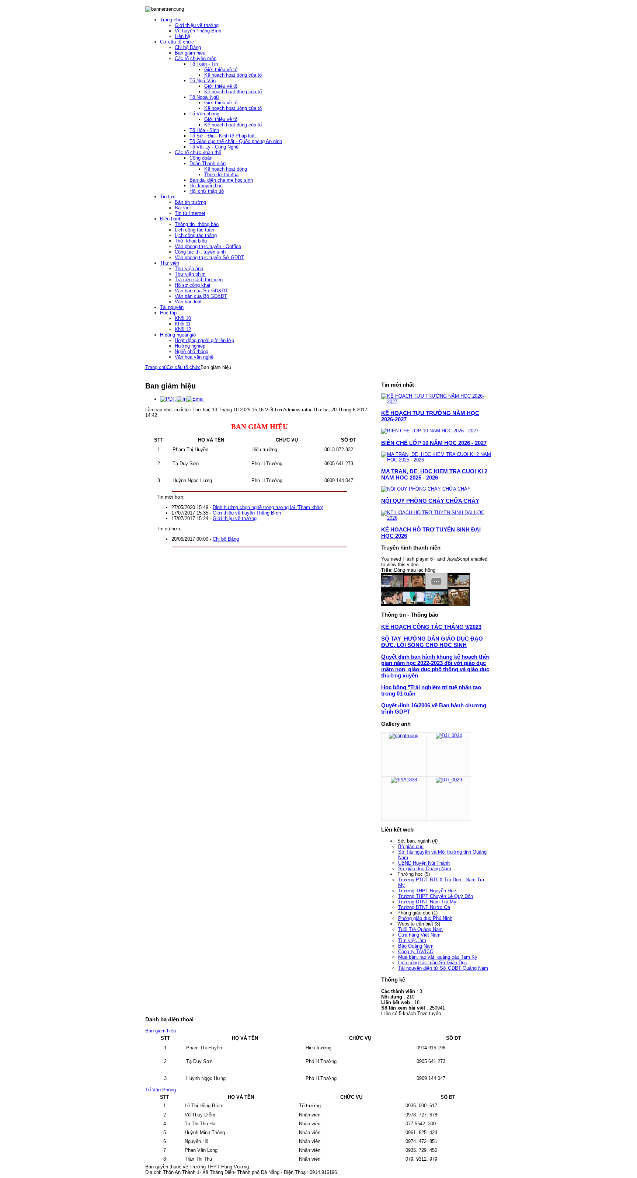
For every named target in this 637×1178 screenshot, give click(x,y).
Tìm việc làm (412, 940)
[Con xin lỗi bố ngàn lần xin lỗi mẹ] (392, 604)
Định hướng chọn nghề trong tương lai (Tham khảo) (268, 507)
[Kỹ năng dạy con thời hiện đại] (436, 604)
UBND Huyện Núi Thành (424, 863)
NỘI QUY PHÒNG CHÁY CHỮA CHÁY (430, 501)
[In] (182, 399)
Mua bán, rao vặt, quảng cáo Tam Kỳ (437, 957)
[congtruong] (403, 735)
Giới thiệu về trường (235, 518)
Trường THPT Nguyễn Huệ (427, 890)
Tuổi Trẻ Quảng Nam (420, 929)
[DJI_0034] (449, 735)
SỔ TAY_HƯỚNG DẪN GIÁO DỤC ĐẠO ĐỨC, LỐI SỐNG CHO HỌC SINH (432, 641)
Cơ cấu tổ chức (184, 367)
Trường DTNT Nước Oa (424, 907)
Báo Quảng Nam (416, 946)
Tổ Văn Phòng (160, 1089)
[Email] (196, 399)
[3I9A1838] (404, 780)
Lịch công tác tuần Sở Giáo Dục (432, 962)
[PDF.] (168, 399)
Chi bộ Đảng (226, 539)
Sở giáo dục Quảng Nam (424, 868)
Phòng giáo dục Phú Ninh (425, 918)
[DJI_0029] (449, 780)
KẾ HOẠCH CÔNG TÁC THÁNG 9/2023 (431, 627)
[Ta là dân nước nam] (414, 587)
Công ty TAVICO (416, 951)
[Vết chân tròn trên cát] (436, 587)
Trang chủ (156, 367)
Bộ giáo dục (411, 846)
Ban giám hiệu (160, 1031)
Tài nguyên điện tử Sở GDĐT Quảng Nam (443, 968)
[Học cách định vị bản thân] (414, 604)
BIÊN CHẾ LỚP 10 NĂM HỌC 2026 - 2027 (434, 443)
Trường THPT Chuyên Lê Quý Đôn (435, 896)
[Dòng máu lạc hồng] (392, 587)
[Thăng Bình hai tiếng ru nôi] (459, 604)
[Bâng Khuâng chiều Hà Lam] (459, 587)
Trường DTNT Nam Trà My (427, 902)
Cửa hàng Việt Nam (419, 935)
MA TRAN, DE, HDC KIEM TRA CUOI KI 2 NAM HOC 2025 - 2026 (434, 474)
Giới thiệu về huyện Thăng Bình (247, 513)
